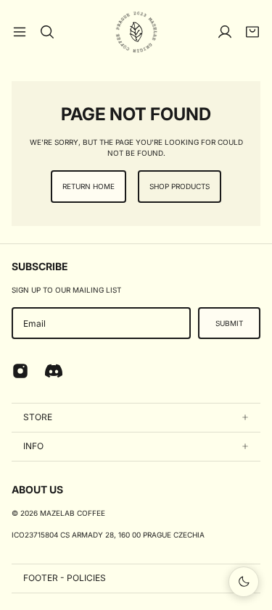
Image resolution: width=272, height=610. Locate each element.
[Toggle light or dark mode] (243, 582)
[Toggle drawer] (20, 32)
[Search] (47, 32)
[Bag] (252, 32)
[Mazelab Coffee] (136, 32)
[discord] (53, 371)
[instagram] (20, 371)
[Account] (225, 32)
